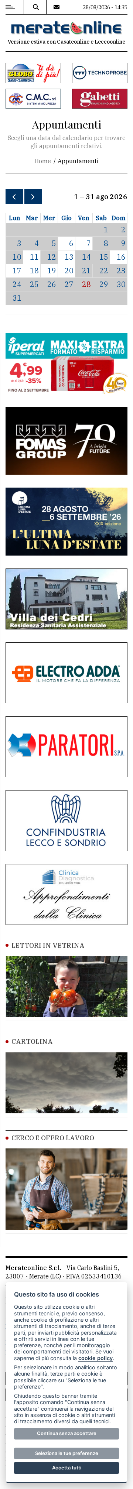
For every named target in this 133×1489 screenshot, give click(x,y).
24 (17, 284)
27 (69, 284)
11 (34, 257)
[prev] (14, 196)
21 (86, 271)
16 (121, 257)
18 (34, 271)
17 (17, 271)
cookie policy (95, 1358)
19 (51, 271)
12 (51, 257)
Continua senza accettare (66, 1433)
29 (103, 284)
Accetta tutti (66, 1468)
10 (17, 257)
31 (17, 298)
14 (86, 257)
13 (69, 257)
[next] (33, 196)
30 (121, 284)
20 (69, 271)
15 (103, 257)
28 (86, 284)
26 (51, 284)
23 (121, 271)
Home (42, 161)
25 (34, 284)
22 (103, 271)
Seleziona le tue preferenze (66, 1453)
